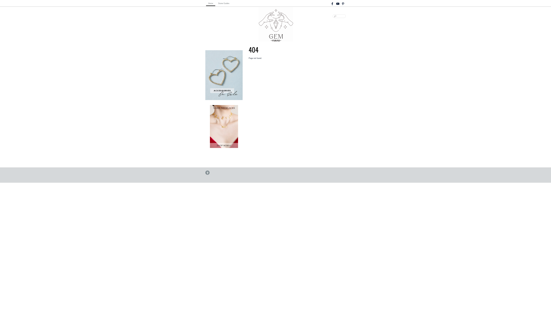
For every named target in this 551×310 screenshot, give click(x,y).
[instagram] (338, 3)
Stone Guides (223, 3)
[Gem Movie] (276, 39)
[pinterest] (343, 3)
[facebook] (332, 3)
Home (210, 3)
